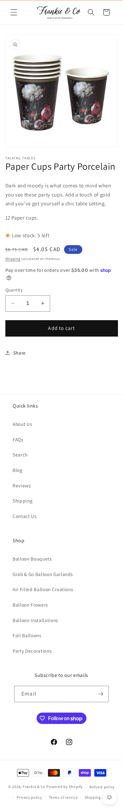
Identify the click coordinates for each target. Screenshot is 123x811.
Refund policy (102, 787)
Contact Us (25, 516)
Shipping (12, 258)
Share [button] (19, 353)
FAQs (18, 439)
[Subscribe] (100, 694)
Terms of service (63, 797)
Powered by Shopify (64, 787)
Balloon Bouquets (32, 558)
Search (20, 454)
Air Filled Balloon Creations (43, 589)
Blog (18, 470)
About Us (22, 424)
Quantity (14, 290)
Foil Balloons (27, 635)
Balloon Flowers (30, 605)
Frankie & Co (34, 787)
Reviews (22, 485)
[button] (13, 12)
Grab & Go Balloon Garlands (43, 574)
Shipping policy (99, 797)
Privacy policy (29, 797)
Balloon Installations (35, 620)
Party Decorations (32, 651)
